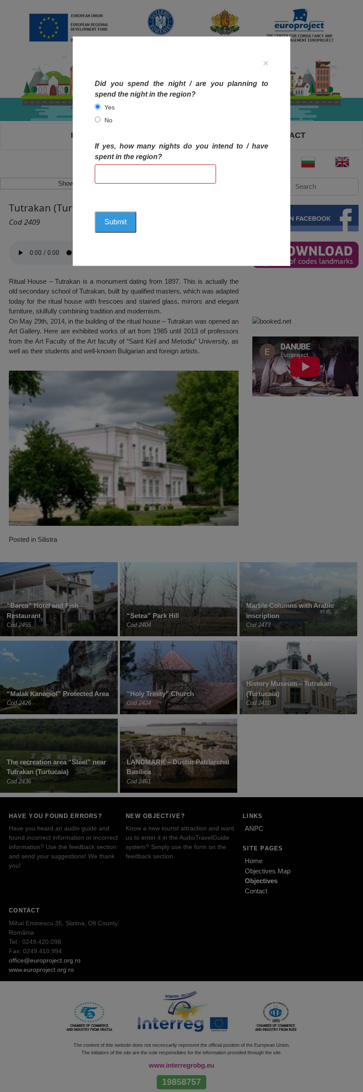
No (108, 120)
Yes (109, 107)
